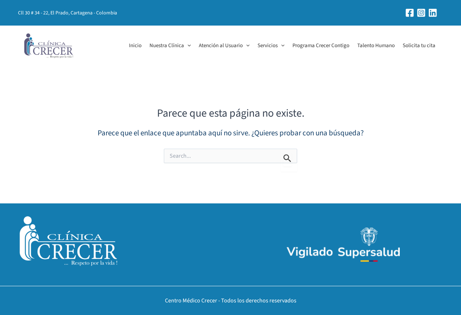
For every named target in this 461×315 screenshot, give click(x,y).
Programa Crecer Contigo (320, 45)
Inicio (135, 45)
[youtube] (433, 12)
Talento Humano (376, 45)
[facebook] (410, 12)
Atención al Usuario (221, 45)
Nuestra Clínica (166, 45)
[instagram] (422, 12)
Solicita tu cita (419, 45)
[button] (187, 45)
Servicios (268, 45)
